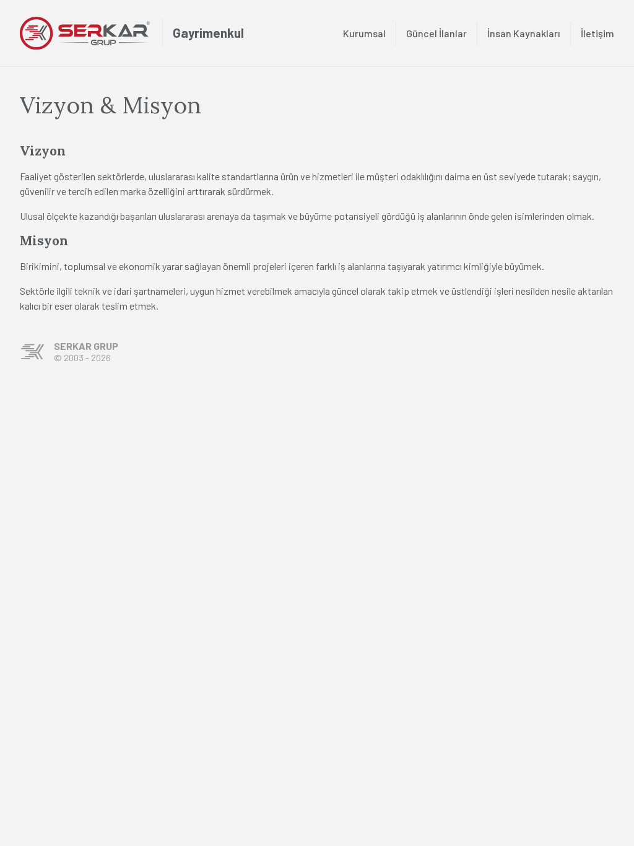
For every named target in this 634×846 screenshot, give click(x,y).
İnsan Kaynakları (523, 33)
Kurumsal (364, 33)
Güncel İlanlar (436, 33)
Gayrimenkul (208, 32)
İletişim (597, 33)
